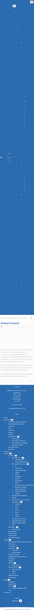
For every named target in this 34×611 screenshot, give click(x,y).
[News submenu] (9, 580)
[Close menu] (14, 6)
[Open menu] (31, 2)
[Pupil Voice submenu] (17, 527)
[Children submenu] (10, 453)
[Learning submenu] (16, 456)
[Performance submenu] (18, 437)
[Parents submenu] (10, 540)
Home (18, 10)
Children (7, 318)
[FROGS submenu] (15, 563)
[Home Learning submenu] (23, 458)
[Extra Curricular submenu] (20, 567)
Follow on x (15, 600)
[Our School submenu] (12, 420)
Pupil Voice (14, 318)
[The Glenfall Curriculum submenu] (28, 464)
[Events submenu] (15, 586)
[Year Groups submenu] (21, 502)
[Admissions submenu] (17, 548)
